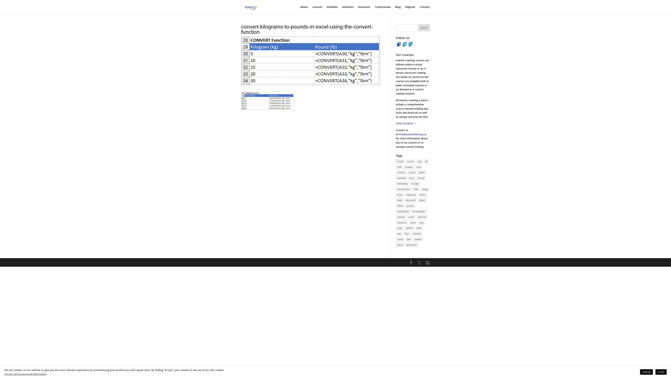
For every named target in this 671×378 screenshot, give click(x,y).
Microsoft (410, 200)
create (412, 172)
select (411, 217)
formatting (402, 183)
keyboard (411, 194)
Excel (411, 178)
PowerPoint (403, 211)
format (421, 178)
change (409, 167)
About (304, 7)
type (409, 239)
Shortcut (422, 217)
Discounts (364, 7)
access (410, 161)
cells (399, 167)
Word (400, 244)
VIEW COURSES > (406, 123)
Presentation (418, 211)
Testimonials (383, 7)
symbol (409, 228)
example (401, 178)
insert (400, 194)
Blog (398, 7)
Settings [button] (646, 371)
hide (416, 189)
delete (422, 172)
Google (415, 183)
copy (418, 167)
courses (401, 172)
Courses (317, 7)
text (399, 233)
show (413, 222)
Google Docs (403, 189)
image (425, 189)
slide (399, 228)
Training (416, 233)
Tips (406, 233)
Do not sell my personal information (25, 374)
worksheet (411, 244)
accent (400, 161)
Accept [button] (661, 371)
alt (426, 161)
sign (421, 222)
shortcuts (402, 222)
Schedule (332, 7)
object (422, 200)
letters (423, 194)
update (418, 239)
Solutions (347, 7)
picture (410, 205)
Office (400, 205)
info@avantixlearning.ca (413, 134)
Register (410, 7)
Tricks (400, 239)
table (419, 228)
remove (401, 217)
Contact (425, 7)
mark (399, 200)
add (420, 161)
